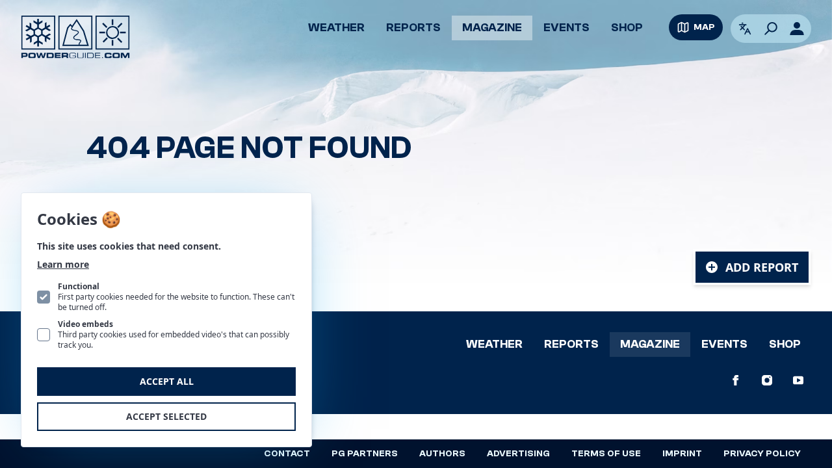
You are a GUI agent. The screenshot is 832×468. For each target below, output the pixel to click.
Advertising (518, 453)
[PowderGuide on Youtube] (798, 380)
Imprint (682, 453)
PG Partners (365, 453)
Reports (413, 27)
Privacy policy (762, 453)
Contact (287, 453)
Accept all (167, 381)
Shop (627, 27)
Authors (442, 453)
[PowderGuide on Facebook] (736, 380)
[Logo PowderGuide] (75, 37)
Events (566, 27)
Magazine (492, 27)
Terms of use (606, 453)
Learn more (63, 264)
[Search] (771, 28)
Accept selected (166, 416)
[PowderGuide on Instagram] (767, 380)
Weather (336, 27)
